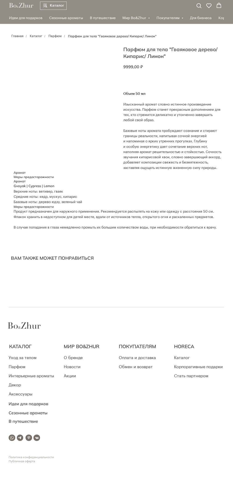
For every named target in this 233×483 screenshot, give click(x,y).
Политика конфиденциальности (31, 457)
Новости (72, 367)
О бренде (73, 358)
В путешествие (103, 18)
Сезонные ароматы (66, 18)
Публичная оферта (22, 461)
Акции (70, 376)
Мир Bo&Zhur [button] (134, 18)
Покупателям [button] (168, 18)
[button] (199, 5)
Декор (15, 385)
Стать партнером (191, 376)
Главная (17, 36)
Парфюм (55, 36)
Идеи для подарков (25, 18)
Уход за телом (23, 358)
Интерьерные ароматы (31, 376)
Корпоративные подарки (198, 367)
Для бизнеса (201, 18)
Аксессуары (21, 394)
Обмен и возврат (136, 367)
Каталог (36, 36)
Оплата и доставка (137, 358)
